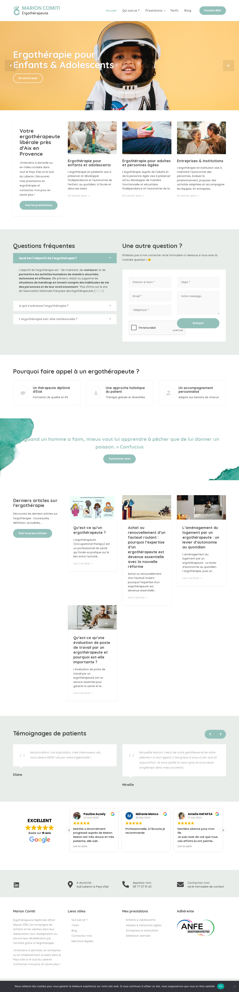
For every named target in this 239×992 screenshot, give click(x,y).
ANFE (98, 291)
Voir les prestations (38, 205)
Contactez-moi (119, 459)
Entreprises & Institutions (200, 160)
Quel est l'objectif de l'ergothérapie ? (48, 258)
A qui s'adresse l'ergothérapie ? (44, 306)
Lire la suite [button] (80, 846)
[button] (10, 65)
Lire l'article (81, 563)
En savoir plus (28, 78)
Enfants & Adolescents (141, 920)
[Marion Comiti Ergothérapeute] (36, 10)
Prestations (153, 10)
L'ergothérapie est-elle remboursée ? (48, 319)
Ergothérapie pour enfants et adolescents (89, 162)
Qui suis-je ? (130, 10)
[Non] (234, 986)
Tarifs (174, 10)
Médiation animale (138, 936)
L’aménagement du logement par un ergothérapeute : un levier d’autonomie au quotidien (200, 537)
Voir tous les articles (32, 533)
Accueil (111, 10)
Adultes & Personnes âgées (144, 925)
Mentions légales (82, 941)
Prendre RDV (212, 10)
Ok (220, 986)
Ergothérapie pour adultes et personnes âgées (146, 162)
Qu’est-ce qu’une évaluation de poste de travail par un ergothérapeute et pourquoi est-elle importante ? (91, 649)
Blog (187, 10)
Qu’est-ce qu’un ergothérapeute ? (89, 530)
